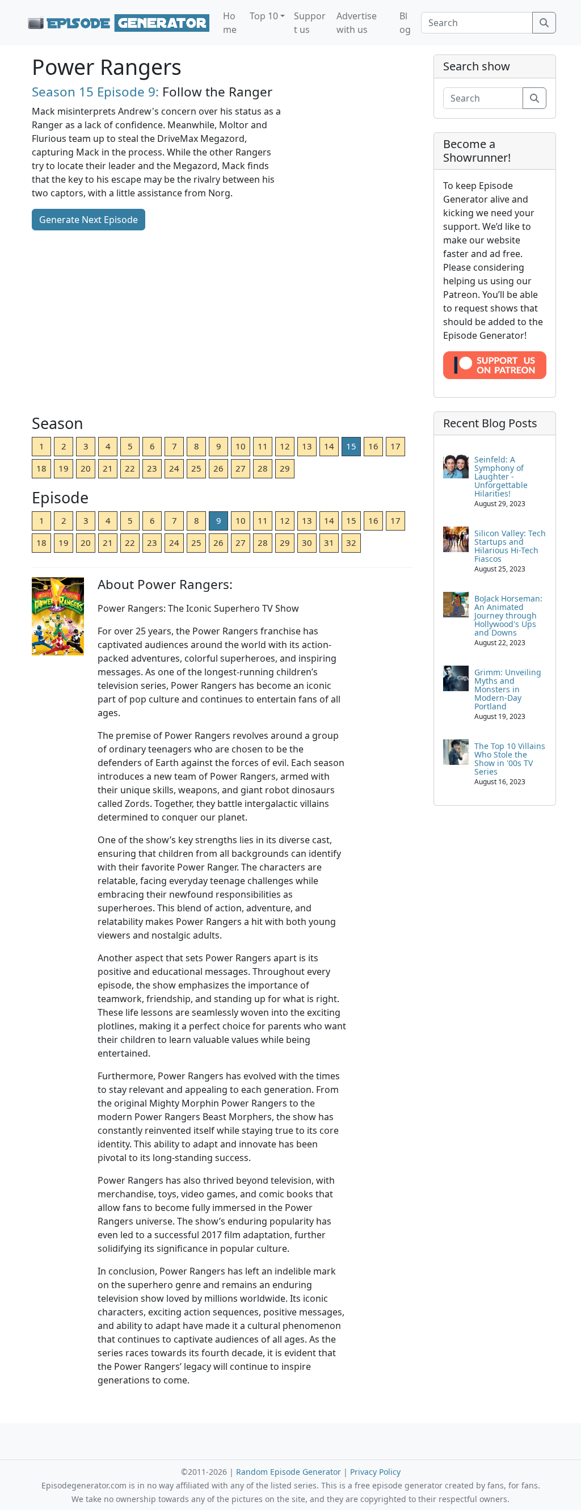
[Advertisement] (222, 323)
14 (329, 446)
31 (329, 542)
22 (130, 468)
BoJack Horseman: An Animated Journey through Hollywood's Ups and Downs (508, 615)
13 (307, 446)
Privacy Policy (375, 1471)
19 (63, 468)
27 (240, 468)
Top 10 (264, 16)
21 (108, 468)
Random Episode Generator (288, 1471)
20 (86, 468)
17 (395, 446)
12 (285, 446)
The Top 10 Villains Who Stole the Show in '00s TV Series (509, 759)
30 (307, 542)
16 (373, 446)
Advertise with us (356, 23)
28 (263, 468)
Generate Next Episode (88, 219)
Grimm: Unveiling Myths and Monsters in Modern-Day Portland (507, 689)
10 (240, 446)
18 (41, 468)
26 (218, 468)
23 (152, 468)
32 (351, 542)
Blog (405, 23)
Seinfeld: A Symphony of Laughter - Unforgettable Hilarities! (501, 476)
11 (263, 446)
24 (174, 468)
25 (196, 468)
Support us (310, 23)
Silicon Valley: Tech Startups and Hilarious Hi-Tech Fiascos (510, 546)
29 (285, 468)
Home (230, 23)
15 (351, 446)
